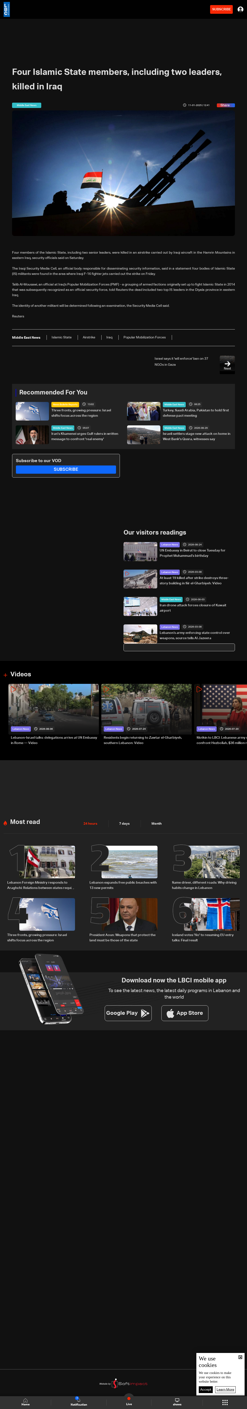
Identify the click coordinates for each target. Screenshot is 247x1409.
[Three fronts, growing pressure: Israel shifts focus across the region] (41, 920)
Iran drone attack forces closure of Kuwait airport (193, 608)
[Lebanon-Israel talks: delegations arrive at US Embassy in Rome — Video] (53, 715)
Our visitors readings (155, 533)
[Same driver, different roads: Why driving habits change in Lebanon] (206, 868)
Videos (20, 675)
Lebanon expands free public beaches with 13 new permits (123, 885)
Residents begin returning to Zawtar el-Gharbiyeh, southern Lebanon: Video (143, 740)
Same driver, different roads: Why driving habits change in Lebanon (204, 885)
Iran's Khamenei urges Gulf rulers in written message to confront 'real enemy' (84, 436)
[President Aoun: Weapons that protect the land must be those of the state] (123, 920)
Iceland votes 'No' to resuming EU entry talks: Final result (203, 937)
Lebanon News (169, 545)
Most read (25, 822)
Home (25, 1404)
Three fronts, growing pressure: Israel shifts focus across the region (81, 413)
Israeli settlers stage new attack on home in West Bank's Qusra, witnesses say (196, 436)
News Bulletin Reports (65, 404)
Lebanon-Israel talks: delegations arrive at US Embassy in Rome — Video (54, 740)
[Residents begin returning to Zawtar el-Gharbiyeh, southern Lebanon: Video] (146, 715)
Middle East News (174, 404)
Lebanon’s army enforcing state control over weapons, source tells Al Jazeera (195, 635)
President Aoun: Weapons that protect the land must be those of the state (122, 937)
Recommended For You (53, 393)
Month (156, 823)
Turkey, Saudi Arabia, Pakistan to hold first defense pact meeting (196, 413)
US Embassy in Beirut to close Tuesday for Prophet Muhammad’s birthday (193, 553)
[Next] (241, 715)
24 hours (90, 823)
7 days (124, 823)
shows (177, 1404)
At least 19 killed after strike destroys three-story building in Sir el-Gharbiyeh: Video (194, 580)
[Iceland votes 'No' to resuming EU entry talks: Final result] (206, 920)
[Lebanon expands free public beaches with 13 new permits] (123, 868)
